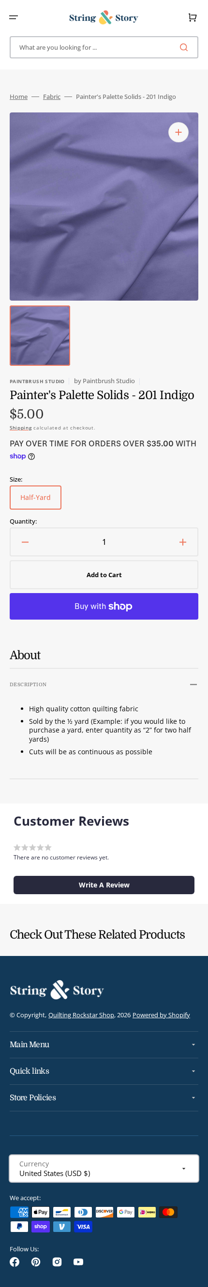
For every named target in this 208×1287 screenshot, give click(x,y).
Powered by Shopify (161, 1014)
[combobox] (104, 47)
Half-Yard (40, 501)
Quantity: (23, 521)
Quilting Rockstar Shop (81, 1014)
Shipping (21, 427)
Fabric (51, 97)
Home (19, 97)
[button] (13, 17)
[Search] (185, 47)
